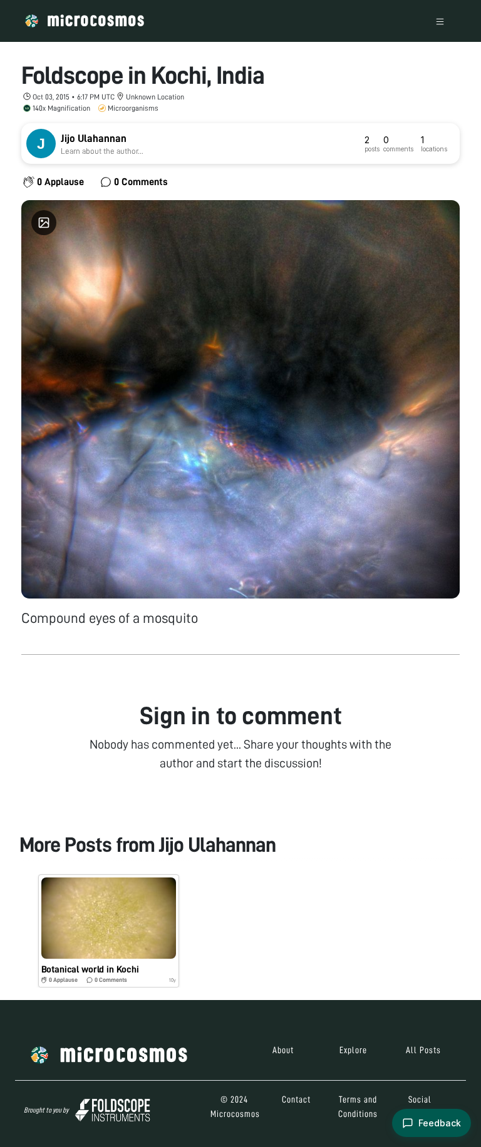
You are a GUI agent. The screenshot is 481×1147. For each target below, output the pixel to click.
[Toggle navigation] (440, 21)
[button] (108, 931)
